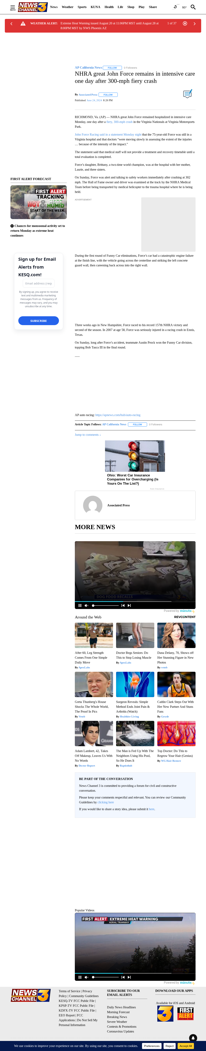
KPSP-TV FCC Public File (76, 1000)
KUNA (95, 7)
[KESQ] (33, 7)
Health (109, 7)
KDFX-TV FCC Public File (77, 1005)
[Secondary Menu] (15, 7)
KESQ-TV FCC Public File (76, 995)
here (151, 804)
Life (120, 7)
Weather (67, 7)
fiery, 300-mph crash (119, 116)
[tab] (86, 847)
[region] (135, 853)
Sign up (189, 819)
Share (153, 7)
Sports (82, 7)
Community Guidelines (84, 991)
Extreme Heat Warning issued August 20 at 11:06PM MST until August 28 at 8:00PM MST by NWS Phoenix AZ (110, 26)
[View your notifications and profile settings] (191, 847)
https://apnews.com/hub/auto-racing (117, 410)
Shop (130, 7)
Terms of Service (69, 986)
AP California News (114, 419)
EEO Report (67, 1010)
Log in (178, 819)
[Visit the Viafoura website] (187, 888)
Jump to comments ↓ (88, 430)
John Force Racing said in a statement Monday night (108, 129)
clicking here (106, 797)
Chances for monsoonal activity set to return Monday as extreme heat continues (37, 230)
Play (142, 7)
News (54, 7)
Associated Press (88, 92)
